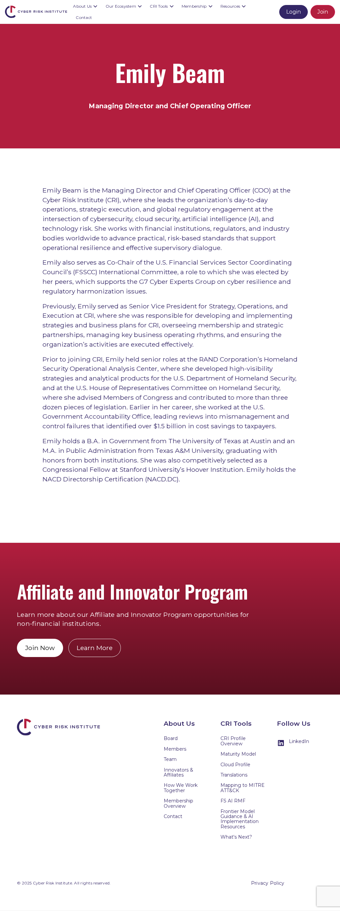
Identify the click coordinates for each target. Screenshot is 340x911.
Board (171, 738)
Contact (84, 17)
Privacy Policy (268, 883)
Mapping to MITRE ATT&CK (242, 787)
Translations (233, 775)
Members (175, 749)
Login (293, 12)
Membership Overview (178, 803)
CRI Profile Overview (233, 740)
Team (170, 759)
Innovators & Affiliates (178, 772)
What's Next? (236, 837)
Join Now (40, 648)
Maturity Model (238, 754)
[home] (37, 12)
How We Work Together (181, 787)
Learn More (95, 648)
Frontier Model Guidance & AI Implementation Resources (239, 819)
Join (322, 12)
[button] (86, 6)
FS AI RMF (232, 801)
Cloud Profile (235, 765)
